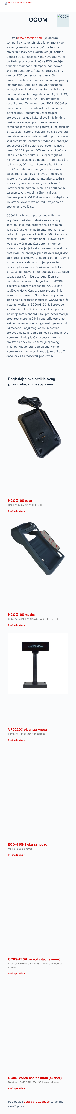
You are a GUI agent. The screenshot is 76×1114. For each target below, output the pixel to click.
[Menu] (69, 6)
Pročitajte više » (16, 511)
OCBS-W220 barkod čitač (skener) (35, 1078)
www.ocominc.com (30, 38)
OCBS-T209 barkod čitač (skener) (34, 959)
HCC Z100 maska (21, 614)
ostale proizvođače (37, 1101)
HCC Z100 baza (20, 500)
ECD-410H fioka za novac (27, 844)
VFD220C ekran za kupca (27, 729)
